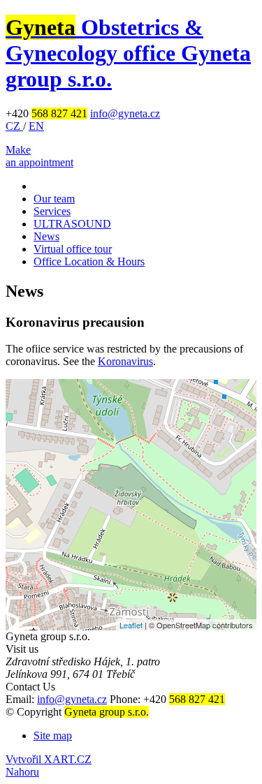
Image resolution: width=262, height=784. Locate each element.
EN (36, 126)
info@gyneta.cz (125, 113)
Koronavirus (125, 361)
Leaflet (131, 624)
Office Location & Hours (89, 261)
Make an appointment (39, 156)
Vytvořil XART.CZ (49, 759)
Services (52, 211)
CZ (14, 126)
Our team (54, 199)
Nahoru (22, 772)
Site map (53, 735)
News (46, 236)
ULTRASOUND (72, 224)
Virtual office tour (73, 249)
